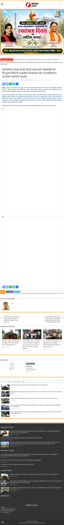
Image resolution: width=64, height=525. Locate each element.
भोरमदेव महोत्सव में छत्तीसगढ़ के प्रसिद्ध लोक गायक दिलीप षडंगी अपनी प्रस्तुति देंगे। (11, 343)
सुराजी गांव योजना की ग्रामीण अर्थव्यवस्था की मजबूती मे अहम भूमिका (21, 460)
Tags (23, 382)
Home (3, 62)
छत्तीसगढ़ (32, 80)
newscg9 (5, 80)
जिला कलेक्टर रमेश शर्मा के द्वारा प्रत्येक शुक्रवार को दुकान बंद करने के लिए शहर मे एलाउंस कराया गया (12, 319)
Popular (10, 382)
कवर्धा (7, 62)
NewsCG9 (31, 523)
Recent (4, 382)
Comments (17, 382)
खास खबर (27, 80)
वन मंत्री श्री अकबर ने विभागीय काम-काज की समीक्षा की (17, 465)
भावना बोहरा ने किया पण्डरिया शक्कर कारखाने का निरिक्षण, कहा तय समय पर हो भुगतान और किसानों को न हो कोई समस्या (36, 59)
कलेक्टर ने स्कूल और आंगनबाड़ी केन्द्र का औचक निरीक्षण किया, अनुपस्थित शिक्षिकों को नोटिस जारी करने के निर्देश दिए (35, 432)
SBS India (35, 521)
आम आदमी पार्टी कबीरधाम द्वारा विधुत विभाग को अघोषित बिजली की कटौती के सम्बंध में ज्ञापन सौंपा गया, (34, 398)
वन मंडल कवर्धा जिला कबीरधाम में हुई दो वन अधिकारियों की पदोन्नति (21, 438)
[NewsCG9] (32, 4)
